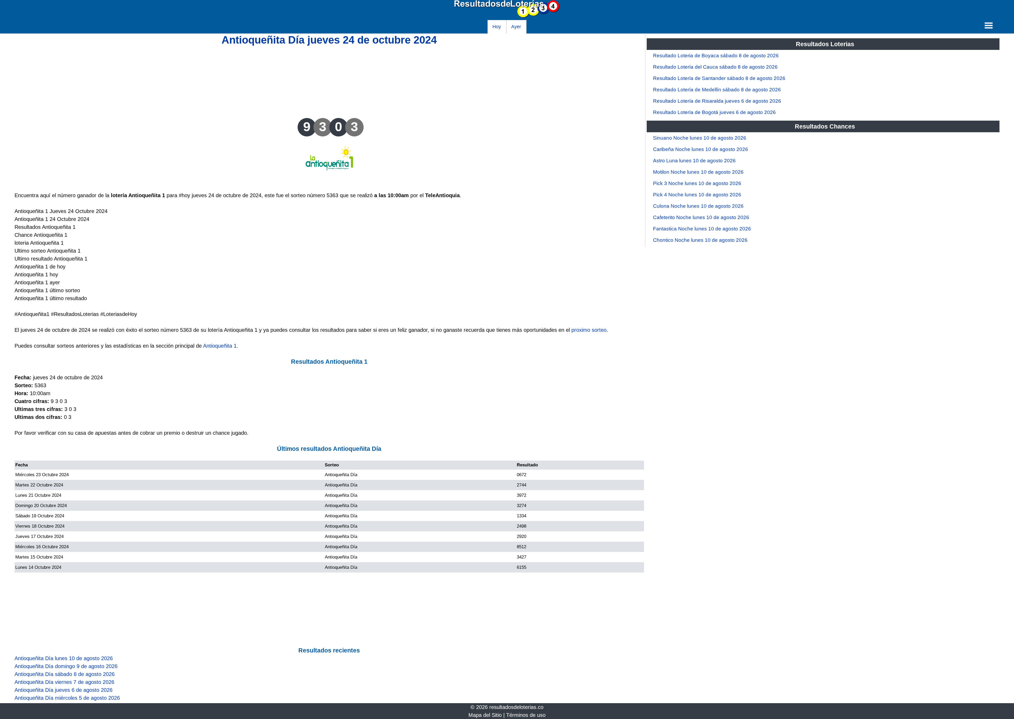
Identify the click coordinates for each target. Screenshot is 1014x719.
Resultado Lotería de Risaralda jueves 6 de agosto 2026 (717, 101)
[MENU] (988, 25)
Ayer (516, 26)
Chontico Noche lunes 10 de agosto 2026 (700, 240)
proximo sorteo (589, 330)
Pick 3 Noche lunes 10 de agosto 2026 (697, 183)
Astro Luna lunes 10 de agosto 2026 (694, 160)
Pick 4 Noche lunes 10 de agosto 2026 (697, 194)
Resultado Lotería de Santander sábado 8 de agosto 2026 (719, 78)
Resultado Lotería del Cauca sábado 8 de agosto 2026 (715, 67)
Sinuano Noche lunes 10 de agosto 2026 (699, 138)
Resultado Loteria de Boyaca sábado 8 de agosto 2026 (716, 55)
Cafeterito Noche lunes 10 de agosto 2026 (701, 217)
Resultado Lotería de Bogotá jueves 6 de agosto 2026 (714, 112)
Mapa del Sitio (485, 715)
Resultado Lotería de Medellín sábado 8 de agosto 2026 (717, 89)
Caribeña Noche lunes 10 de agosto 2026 (700, 149)
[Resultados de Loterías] (507, 16)
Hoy (496, 26)
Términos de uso (526, 715)
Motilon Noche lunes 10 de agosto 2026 (698, 172)
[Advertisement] (329, 81)
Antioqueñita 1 (220, 346)
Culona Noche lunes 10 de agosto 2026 (698, 206)
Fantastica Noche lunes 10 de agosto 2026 (702, 228)
